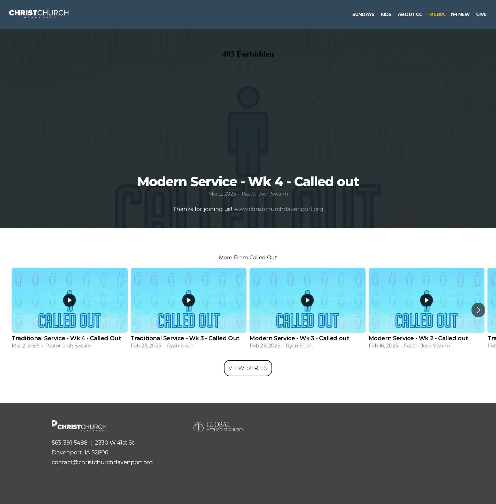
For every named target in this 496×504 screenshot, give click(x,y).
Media (437, 14)
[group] (70, 310)
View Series (248, 368)
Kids (386, 14)
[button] (478, 310)
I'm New (460, 14)
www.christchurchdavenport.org (278, 209)
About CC (410, 14)
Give (482, 14)
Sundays (363, 14)
